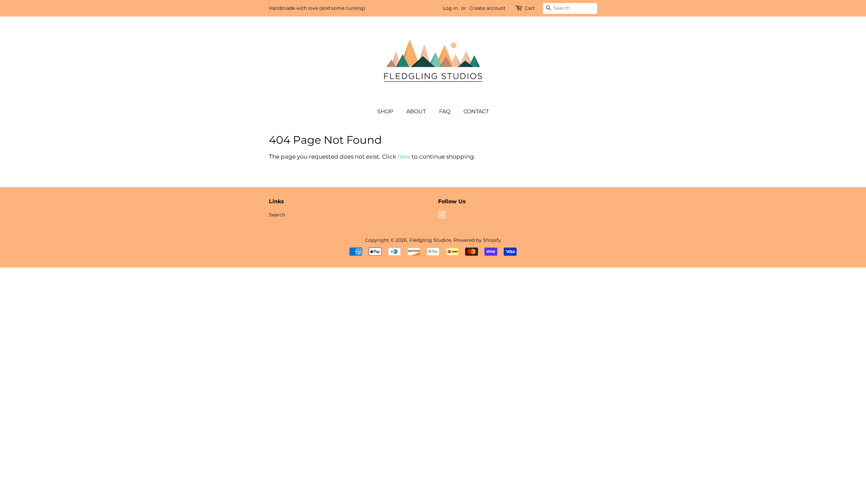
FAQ (444, 111)
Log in (450, 8)
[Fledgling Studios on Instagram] (442, 216)
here (403, 156)
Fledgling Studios (430, 240)
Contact (476, 111)
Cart (530, 8)
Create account (488, 8)
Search (277, 215)
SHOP (385, 111)
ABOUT (416, 111)
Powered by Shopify (477, 240)
